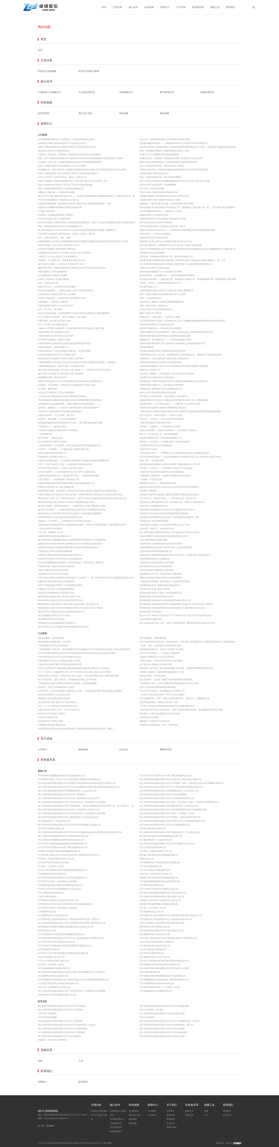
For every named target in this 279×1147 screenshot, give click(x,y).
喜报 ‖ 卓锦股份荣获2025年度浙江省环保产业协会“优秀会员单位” (67, 147)
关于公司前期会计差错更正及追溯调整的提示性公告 (61, 934)
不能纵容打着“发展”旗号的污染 (52, 725)
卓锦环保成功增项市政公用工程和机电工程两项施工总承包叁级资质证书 (172, 343)
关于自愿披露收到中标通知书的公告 (54, 968)
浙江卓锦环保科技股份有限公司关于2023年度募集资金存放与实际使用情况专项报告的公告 (79, 787)
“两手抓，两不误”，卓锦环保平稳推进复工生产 (161, 283)
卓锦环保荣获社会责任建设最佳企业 (54, 536)
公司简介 (42, 750)
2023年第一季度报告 (47, 1013)
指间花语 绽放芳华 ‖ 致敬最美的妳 (53, 151)
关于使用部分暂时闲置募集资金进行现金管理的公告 (163, 976)
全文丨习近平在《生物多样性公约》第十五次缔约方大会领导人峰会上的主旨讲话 (74, 672)
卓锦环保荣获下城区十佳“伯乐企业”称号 (56, 305)
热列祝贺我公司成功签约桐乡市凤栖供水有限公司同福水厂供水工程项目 (70, 608)
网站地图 (107, 1143)
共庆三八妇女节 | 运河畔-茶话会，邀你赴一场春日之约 (62, 177)
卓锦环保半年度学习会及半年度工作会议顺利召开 (60, 559)
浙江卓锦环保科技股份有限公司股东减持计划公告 (162, 896)
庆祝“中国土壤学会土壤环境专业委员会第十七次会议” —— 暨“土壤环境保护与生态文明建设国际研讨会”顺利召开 (89, 577)
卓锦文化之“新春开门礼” (150, 370)
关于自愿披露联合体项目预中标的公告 (157, 983)
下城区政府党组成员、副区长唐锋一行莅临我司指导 (61, 366)
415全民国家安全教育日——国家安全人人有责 (161, 211)
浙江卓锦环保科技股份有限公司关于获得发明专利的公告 (63, 836)
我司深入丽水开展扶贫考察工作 (52, 453)
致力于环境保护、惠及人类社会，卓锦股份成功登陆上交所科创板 (67, 679)
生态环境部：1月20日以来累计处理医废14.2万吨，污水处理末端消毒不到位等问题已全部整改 (80, 691)
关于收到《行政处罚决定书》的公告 (156, 851)
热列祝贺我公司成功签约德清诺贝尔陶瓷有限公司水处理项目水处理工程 (172, 608)
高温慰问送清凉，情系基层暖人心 (53, 347)
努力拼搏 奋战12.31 (149, 287)
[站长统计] (237, 1143)
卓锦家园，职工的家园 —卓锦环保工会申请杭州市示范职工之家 (66, 385)
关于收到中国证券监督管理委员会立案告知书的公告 (163, 893)
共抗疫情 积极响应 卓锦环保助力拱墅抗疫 (57, 249)
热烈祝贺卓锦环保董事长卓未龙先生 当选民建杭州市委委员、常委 (169, 517)
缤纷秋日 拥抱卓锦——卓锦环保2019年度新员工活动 (62, 298)
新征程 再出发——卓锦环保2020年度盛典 (57, 287)
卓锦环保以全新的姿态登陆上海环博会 (157, 562)
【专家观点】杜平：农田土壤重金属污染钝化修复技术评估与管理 (169, 683)
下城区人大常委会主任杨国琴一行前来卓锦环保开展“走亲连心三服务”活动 (71, 328)
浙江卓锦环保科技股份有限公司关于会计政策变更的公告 (165, 825)
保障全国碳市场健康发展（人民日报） (55, 642)
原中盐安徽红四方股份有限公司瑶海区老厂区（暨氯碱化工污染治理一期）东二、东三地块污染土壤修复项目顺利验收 (190, 207)
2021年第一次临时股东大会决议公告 (54, 987)
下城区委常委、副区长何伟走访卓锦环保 (56, 566)
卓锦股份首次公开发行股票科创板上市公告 (57, 995)
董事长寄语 (165, 750)
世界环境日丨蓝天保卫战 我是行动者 (54, 321)
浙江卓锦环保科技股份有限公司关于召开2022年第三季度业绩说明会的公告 (71, 923)
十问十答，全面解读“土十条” (51, 532)
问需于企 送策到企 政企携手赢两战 (53, 279)
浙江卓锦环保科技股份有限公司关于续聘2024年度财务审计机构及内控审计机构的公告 (77, 783)
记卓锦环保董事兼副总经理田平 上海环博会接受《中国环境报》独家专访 (70, 562)
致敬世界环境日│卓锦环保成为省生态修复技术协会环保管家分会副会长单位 (72, 268)
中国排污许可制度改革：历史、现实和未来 (159, 725)
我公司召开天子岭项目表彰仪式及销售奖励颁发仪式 (61, 611)
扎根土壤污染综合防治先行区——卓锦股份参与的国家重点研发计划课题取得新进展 (177, 230)
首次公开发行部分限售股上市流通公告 (157, 942)
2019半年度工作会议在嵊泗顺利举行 (156, 309)
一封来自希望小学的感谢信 (50, 528)
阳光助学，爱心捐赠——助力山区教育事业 (57, 419)
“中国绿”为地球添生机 (48, 717)
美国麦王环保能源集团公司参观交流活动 (56, 593)
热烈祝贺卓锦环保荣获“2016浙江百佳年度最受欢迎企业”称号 (167, 509)
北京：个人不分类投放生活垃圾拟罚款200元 (58, 706)
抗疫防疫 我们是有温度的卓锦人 (154, 237)
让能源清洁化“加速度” (149, 717)
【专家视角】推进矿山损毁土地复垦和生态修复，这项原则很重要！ (68, 683)
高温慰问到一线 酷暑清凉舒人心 (52, 457)
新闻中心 (165, 7)
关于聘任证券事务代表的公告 (51, 828)
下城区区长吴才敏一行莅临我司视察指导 (56, 589)
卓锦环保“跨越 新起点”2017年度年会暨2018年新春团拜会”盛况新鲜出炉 (70, 381)
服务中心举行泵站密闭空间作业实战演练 (158, 392)
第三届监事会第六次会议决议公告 (155, 945)
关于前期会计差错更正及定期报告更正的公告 (58, 900)
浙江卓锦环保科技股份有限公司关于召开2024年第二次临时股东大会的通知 (71, 802)
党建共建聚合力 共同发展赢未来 (52, 271)
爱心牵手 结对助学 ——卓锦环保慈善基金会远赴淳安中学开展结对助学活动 (72, 509)
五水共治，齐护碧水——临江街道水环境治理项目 (162, 419)
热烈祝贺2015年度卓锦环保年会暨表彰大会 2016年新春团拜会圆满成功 (70, 543)
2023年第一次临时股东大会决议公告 (156, 874)
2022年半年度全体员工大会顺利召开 (54, 219)
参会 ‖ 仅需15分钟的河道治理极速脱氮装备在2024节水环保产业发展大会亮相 (175, 181)
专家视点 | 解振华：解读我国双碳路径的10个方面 (162, 672)
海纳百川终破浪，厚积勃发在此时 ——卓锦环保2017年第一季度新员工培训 (72, 506)
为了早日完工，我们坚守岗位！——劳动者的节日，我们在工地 (168, 498)
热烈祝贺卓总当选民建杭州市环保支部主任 (57, 623)
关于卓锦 (181, 7)
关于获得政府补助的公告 (49, 949)
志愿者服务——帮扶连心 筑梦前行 (53, 302)
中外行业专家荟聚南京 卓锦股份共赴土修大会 (58, 200)
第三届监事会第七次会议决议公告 (155, 934)
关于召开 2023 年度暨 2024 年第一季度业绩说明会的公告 (166, 775)
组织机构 (83, 750)
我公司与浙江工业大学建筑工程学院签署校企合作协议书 (63, 627)
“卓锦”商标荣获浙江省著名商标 (153, 540)
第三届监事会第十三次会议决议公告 (54, 821)
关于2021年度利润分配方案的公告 (53, 961)
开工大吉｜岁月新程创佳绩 (152, 188)
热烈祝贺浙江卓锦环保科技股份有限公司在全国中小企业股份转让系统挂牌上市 (175, 555)
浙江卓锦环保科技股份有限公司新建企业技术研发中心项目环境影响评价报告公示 (176, 264)
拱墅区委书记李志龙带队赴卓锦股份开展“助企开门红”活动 (166, 241)
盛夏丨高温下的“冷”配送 (150, 313)
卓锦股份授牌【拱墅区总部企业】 (155, 173)
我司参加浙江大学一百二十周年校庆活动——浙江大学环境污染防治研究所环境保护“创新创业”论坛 (82, 498)
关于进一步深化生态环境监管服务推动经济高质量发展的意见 (167, 706)
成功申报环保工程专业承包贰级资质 (156, 566)
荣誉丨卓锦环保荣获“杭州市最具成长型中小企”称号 (163, 294)
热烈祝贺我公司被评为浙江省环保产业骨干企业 (59, 596)
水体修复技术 (126, 92)
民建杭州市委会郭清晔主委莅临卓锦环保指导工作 (60, 555)
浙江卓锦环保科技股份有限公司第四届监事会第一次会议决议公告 (169, 806)
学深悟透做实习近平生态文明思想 (53, 645)
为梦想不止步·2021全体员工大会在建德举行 (58, 256)
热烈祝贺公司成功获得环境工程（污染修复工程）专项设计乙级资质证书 (172, 502)
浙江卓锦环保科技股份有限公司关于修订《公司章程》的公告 (167, 813)
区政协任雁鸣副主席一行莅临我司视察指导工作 (161, 438)
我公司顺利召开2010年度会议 (51, 619)
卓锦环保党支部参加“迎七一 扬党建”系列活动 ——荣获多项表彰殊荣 (68, 475)
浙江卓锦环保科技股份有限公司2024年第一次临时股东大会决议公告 (68, 809)
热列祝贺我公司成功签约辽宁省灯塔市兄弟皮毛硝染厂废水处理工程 (68, 604)
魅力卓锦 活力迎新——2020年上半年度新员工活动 (61, 264)
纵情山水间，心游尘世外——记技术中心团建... (161, 317)
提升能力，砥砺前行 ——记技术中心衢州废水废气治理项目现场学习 (68, 407)
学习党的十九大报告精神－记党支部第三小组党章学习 (164, 396)
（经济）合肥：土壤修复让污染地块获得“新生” (161, 645)
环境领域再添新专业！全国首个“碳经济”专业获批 (162, 649)
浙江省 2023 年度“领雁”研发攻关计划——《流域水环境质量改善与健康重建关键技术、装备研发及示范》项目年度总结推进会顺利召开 (89, 196)
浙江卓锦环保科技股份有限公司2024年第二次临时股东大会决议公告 (68, 798)
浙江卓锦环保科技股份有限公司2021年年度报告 (59, 1036)
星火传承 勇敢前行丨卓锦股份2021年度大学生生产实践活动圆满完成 (171, 245)
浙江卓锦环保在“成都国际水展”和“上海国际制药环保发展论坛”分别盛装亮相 (72, 540)
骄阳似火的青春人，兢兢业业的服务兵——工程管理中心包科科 (168, 430)
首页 (104, 7)
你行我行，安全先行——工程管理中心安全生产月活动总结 (166, 468)
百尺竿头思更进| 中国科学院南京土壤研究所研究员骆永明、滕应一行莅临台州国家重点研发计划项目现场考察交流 (89, 222)
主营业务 (117, 7)
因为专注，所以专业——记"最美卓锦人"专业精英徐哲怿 (165, 441)
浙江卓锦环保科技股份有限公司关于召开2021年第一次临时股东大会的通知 (71, 991)
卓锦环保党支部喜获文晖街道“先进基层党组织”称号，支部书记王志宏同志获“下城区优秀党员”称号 (82, 525)
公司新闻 (42, 135)
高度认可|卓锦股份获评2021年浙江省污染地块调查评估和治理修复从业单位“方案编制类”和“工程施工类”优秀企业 (190, 249)
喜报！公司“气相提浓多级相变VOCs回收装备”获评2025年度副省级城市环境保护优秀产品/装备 (80, 158)
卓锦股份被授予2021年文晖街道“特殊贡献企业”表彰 (163, 219)
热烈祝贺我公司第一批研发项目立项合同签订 (160, 585)
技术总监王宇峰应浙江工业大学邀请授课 (56, 392)
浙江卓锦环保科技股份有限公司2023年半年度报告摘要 (164, 1006)
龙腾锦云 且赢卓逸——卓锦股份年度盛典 (56, 192)
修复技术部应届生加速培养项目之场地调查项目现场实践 (165, 336)
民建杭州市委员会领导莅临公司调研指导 (56, 581)
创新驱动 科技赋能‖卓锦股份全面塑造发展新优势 (60, 207)
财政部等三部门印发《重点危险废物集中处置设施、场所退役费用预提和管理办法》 (177, 668)
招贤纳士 (42, 1082)
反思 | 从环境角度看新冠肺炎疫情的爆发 (158, 687)
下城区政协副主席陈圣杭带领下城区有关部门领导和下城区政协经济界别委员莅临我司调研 (180, 411)
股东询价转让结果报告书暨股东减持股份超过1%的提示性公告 (66, 927)
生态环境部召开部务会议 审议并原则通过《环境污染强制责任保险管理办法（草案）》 (77, 728)
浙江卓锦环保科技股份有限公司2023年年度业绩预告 (163, 794)
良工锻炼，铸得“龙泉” (48, 389)
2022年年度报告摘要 (47, 1017)
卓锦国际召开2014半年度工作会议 (53, 574)
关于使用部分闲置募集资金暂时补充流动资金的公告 (61, 775)
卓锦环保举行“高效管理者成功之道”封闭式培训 (161, 543)
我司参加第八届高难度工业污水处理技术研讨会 (161, 389)
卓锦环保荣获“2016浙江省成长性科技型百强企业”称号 (164, 536)
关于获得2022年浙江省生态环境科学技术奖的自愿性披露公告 (65, 904)
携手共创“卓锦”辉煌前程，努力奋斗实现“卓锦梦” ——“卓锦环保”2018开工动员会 (74, 370)
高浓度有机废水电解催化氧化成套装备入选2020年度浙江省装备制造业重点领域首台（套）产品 (183, 260)
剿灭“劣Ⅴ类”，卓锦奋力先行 (50, 438)
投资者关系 (198, 7)
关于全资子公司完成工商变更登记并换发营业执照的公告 (63, 953)
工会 (80, 1061)
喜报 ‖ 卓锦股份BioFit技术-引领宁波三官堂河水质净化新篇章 (65, 185)
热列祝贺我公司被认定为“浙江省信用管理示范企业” (61, 600)
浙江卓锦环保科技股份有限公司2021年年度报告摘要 (163, 1032)
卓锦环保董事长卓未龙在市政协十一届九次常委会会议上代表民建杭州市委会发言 (176, 332)
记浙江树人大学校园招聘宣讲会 (154, 506)
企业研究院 (43, 113)
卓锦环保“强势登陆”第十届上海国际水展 (56, 487)
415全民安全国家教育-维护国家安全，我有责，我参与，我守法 (66, 234)
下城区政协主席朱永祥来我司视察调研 (55, 551)
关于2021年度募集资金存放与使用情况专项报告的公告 (164, 961)
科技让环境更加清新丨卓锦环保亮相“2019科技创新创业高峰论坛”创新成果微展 (73, 313)
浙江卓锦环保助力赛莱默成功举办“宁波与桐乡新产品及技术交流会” (170, 532)
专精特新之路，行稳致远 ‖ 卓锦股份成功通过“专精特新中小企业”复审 (171, 158)
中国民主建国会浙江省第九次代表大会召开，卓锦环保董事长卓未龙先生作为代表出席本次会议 (80, 494)
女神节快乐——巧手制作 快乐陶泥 (155, 234)
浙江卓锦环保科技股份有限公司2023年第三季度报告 (61, 1006)
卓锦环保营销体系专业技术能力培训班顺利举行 (161, 362)
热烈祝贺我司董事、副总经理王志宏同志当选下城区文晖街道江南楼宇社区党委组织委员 (77, 491)
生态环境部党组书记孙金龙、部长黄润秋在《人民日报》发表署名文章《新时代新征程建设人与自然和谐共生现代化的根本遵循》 (190, 642)
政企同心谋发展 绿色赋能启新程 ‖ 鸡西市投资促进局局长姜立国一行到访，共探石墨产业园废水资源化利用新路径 (190, 147)
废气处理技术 (167, 92)
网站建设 (220, 1143)
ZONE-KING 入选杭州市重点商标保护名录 (159, 192)
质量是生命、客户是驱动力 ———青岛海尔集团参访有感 (165, 339)
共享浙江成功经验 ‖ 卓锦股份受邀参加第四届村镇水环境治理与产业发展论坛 (174, 169)
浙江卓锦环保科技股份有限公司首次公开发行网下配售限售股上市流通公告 (71, 972)
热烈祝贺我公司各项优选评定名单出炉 (157, 596)
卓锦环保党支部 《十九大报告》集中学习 (56, 415)
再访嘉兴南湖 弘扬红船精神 (152, 253)
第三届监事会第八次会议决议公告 (53, 915)
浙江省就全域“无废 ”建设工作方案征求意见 (57, 702)
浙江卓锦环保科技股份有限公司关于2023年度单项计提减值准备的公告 (171, 787)
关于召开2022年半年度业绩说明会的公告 (56, 942)
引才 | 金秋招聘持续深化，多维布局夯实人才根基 (162, 166)
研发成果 (164, 113)
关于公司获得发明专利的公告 (153, 847)
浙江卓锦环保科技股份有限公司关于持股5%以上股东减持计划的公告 (170, 779)
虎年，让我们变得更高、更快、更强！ (55, 237)
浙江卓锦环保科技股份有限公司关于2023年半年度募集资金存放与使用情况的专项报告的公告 (80, 832)
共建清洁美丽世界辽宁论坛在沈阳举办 (157, 657)
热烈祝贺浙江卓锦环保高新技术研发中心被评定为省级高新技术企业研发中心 (174, 381)
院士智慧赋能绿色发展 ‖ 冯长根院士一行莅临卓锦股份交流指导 (66, 139)
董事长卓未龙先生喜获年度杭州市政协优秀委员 (161, 577)
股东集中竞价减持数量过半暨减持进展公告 (159, 904)
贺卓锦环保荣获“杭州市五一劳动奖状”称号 (57, 355)
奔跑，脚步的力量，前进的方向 (154, 305)
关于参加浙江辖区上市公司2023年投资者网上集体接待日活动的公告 (68, 855)
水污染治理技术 (86, 92)
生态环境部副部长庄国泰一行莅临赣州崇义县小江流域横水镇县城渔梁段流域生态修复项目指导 (182, 321)
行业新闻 (42, 633)
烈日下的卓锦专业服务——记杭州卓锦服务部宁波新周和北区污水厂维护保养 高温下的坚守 (180, 457)
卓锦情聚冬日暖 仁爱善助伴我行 (52, 377)
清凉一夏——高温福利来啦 (152, 460)
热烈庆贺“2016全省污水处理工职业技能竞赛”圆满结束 (164, 513)
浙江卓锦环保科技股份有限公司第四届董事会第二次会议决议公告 (169, 791)
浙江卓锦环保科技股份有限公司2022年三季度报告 (60, 1021)
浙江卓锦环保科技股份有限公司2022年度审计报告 (162, 1013)
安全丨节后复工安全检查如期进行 (53, 324)
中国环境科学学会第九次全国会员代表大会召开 (59, 660)
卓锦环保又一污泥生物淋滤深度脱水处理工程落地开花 (164, 358)
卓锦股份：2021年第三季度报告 (52, 1040)
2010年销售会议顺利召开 (151, 619)
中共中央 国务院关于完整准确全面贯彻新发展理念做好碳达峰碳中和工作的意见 (74, 668)
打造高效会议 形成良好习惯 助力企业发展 (57, 294)
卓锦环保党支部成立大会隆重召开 (155, 559)
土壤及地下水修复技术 (49, 92)
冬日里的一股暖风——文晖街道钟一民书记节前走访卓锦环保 (167, 373)
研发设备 (123, 113)
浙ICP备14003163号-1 (92, 1143)
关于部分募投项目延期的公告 (153, 828)
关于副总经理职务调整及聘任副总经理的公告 (160, 881)
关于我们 (172, 1104)
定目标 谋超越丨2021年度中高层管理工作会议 (59, 245)
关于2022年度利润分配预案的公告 (155, 870)
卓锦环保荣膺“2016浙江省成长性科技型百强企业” (60, 517)
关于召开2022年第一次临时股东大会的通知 (57, 908)
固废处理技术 (207, 92)
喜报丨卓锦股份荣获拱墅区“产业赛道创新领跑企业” (61, 188)
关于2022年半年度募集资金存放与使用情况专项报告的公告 (64, 945)
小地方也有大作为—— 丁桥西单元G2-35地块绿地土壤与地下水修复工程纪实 (174, 453)
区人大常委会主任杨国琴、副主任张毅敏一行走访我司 (62, 317)
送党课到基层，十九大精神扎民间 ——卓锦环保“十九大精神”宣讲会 (170, 404)
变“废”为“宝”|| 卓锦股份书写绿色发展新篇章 (159, 154)
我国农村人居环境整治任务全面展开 (54, 698)
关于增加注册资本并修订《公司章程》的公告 (160, 987)
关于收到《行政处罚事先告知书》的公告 (56, 859)
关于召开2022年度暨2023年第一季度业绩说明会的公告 (63, 847)
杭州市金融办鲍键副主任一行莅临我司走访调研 (161, 271)
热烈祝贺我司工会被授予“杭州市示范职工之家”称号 (61, 358)
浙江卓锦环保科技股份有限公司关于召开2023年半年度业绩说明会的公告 (172, 821)
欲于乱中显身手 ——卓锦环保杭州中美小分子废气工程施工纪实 (66, 472)
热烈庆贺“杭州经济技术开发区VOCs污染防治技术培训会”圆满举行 (169, 487)
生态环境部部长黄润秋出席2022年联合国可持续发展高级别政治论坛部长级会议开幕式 (77, 653)
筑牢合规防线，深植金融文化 (51, 638)
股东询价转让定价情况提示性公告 (155, 927)
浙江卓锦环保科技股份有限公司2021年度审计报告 (162, 1036)
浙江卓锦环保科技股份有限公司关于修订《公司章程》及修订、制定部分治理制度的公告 (179, 802)
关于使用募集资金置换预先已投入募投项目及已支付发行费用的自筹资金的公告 (73, 979)
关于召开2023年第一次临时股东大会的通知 (57, 881)
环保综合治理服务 (47, 71)
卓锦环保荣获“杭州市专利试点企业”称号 (56, 336)
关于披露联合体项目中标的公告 (52, 874)
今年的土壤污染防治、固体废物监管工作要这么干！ (163, 691)
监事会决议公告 (147, 859)
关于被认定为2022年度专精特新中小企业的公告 (59, 889)
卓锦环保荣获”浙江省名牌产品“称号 (54, 332)
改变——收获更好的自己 (151, 298)
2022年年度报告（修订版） (152, 1010)
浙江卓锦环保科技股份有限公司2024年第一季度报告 (61, 794)
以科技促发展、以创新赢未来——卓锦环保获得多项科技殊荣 (167, 275)
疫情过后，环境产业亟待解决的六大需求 (56, 687)
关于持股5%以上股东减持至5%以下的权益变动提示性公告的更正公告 (171, 915)
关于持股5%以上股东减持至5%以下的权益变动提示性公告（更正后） (69, 919)
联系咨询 (227, 1115)
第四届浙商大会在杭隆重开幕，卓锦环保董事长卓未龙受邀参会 (66, 404)
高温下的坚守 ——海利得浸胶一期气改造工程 (58, 479)
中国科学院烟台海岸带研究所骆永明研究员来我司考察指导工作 (66, 483)
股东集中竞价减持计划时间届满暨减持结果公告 (161, 836)
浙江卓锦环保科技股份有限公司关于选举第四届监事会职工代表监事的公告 (173, 809)
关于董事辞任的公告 (47, 911)
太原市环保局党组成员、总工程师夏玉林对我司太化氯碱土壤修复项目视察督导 (73, 460)
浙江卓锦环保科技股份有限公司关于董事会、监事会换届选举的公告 (170, 817)
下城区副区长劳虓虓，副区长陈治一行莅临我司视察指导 (165, 581)
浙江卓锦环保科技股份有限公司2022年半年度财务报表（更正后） (67, 1025)
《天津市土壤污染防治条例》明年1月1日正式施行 (162, 694)
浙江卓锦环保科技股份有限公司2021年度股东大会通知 (164, 968)
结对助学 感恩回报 (148, 491)
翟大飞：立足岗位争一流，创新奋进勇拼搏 (159, 434)
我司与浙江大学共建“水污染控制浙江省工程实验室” (61, 373)
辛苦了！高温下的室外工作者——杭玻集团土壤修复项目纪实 (65, 464)
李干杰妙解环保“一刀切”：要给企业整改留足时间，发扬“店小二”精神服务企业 (175, 698)
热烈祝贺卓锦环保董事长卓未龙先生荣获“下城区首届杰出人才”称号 (170, 464)
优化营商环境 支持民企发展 (50, 721)
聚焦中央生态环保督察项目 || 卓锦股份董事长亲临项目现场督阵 (168, 162)
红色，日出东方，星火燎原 (50, 309)
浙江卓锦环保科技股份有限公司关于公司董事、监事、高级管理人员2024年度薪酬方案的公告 (181, 783)
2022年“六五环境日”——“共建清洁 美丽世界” (160, 653)
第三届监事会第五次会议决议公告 (155, 957)
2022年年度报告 (147, 1017)
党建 (40, 1061)
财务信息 (42, 1001)
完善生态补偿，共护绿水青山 (153, 676)
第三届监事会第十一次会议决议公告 (156, 840)
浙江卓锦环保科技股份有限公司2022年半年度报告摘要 (62, 1028)
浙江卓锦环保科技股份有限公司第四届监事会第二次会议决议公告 (67, 791)
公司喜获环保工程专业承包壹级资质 (156, 445)
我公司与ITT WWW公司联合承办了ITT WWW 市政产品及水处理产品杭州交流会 (176, 615)
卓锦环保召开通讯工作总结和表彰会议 (157, 324)
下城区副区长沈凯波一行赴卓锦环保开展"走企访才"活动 (165, 525)
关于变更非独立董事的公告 (152, 885)
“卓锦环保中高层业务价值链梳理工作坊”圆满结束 (162, 472)
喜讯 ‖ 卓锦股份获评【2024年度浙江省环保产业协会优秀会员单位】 (68, 173)
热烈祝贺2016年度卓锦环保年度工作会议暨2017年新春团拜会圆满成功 (70, 513)
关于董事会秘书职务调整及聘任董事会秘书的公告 (60, 885)
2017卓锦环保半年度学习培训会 (52, 441)
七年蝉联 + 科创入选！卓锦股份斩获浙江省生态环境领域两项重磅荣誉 (69, 162)
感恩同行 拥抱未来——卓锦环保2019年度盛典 (160, 328)
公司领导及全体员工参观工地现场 (155, 589)
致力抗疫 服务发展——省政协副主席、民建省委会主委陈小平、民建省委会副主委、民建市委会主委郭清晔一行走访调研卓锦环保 (190, 279)
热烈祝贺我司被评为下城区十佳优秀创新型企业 (161, 593)
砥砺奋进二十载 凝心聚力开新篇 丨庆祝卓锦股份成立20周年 (167, 203)
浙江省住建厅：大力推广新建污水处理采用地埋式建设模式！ (167, 679)
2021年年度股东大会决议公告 (51, 957)
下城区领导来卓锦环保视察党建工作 (156, 551)
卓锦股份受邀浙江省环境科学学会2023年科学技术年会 (164, 196)
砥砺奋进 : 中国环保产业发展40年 (155, 721)
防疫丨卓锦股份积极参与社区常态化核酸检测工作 (60, 226)
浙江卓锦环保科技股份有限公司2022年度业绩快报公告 (62, 877)
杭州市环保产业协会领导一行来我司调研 (158, 185)
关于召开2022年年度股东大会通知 (53, 862)
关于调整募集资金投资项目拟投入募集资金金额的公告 (164, 979)
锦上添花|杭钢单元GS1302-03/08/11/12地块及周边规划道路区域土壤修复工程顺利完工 (77, 230)
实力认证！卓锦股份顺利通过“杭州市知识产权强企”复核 (165, 139)
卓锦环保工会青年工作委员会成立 (155, 268)
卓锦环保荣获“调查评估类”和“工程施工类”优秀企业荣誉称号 (166, 290)
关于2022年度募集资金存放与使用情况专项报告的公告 (62, 870)
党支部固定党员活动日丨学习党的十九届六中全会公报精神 (64, 253)
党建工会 (215, 7)
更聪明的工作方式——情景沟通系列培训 (158, 483)
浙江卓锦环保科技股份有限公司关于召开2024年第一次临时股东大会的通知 (71, 813)
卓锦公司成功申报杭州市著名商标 (53, 570)
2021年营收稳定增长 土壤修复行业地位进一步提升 (162, 226)
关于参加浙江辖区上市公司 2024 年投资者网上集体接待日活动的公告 (69, 779)
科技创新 (149, 7)
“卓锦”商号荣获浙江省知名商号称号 (155, 423)
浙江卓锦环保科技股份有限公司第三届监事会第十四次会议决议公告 (68, 817)
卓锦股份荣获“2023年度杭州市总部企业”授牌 (160, 200)
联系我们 (230, 7)
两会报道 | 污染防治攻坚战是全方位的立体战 (160, 713)
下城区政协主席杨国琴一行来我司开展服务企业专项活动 (165, 475)
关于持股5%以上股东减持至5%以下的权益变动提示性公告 (166, 919)
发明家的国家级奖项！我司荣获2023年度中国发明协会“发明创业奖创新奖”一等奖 (74, 203)
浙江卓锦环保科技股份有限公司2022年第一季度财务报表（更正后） (170, 1021)
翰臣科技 (230, 1143)
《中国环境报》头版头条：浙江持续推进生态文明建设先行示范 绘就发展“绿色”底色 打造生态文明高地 (84, 649)
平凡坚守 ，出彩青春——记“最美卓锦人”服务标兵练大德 (63, 449)
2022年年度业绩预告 (47, 896)
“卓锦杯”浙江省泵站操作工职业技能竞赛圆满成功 (60, 411)
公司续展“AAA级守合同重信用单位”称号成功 (58, 430)
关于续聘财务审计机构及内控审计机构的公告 (160, 862)
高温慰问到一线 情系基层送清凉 (154, 521)
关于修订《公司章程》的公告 (51, 866)
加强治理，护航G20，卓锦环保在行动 (157, 528)
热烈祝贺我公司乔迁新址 (151, 611)
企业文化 (123, 750)
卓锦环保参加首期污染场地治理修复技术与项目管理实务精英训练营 (68, 547)
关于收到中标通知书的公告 (152, 953)
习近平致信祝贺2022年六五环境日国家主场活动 (59, 657)
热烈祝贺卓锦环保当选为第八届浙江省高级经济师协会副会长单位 (169, 494)
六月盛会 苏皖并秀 (46, 211)
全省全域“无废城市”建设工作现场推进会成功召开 (60, 664)
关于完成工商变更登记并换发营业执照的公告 (58, 983)
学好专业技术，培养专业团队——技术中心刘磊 (161, 415)
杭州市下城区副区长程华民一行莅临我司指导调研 (60, 585)
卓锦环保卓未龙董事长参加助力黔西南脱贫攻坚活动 (163, 407)
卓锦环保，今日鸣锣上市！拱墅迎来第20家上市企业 (61, 260)
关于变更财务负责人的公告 (152, 911)
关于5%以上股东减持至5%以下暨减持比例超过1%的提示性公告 (168, 938)
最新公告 (42, 771)
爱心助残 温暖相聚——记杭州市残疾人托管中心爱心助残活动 (65, 290)
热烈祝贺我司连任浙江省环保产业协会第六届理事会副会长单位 (66, 502)
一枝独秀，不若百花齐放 (151, 479)
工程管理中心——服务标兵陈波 (52, 426)
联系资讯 (83, 1082)
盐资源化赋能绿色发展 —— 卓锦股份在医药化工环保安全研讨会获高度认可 (174, 143)
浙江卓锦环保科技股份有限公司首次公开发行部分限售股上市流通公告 (69, 825)
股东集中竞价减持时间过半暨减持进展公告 (159, 855)
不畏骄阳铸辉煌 (147, 347)
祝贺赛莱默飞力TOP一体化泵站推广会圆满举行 (161, 574)
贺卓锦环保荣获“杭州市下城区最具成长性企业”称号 (163, 351)
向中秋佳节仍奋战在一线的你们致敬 (54, 339)
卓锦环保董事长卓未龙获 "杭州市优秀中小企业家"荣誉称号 (166, 547)
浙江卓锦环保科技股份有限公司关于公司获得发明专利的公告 (167, 798)
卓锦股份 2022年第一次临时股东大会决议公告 (160, 900)
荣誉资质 (171, 1119)
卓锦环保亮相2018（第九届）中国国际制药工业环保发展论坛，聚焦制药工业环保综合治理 (180, 355)
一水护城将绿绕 (45, 434)
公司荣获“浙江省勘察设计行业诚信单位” (158, 377)
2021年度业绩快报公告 (150, 972)
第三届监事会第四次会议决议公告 (53, 976)
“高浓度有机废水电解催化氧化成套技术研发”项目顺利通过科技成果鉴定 (70, 400)
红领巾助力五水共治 (149, 449)
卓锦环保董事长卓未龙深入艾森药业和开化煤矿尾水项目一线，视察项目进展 (174, 400)
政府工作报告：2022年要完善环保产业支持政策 (161, 660)
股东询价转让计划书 (47, 930)
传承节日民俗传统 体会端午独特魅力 (156, 222)
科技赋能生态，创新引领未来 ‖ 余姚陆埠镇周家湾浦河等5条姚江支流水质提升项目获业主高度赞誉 (82, 169)
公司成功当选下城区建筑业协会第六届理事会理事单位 (62, 396)
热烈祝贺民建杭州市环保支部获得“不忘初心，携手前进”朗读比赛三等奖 (70, 423)
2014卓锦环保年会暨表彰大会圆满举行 (157, 570)
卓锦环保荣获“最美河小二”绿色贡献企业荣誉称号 (162, 385)
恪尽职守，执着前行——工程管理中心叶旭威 (160, 426)
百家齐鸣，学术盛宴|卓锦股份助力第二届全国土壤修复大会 (166, 256)
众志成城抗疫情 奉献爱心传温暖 (52, 275)
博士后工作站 (85, 113)
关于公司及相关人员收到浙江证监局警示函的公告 (162, 923)
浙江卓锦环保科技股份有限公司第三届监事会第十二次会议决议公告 (170, 832)
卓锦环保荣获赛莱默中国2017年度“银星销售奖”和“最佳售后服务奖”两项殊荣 (174, 366)
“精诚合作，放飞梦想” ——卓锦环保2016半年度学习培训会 (64, 521)
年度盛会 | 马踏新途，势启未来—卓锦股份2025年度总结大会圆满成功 (69, 154)
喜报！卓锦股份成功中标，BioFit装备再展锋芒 (160, 177)
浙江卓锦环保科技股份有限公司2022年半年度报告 (162, 1028)
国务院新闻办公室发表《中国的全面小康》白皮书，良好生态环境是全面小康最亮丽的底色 (78, 676)
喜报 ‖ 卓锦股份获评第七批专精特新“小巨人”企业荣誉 (62, 166)
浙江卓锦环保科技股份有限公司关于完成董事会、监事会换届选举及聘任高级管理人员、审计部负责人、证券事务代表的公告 (89, 806)
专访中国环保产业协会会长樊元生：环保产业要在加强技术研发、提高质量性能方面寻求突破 (181, 710)
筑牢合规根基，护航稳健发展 (153, 638)
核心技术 (133, 7)
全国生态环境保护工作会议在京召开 (54, 694)
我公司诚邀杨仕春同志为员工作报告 (54, 615)
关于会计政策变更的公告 (151, 866)
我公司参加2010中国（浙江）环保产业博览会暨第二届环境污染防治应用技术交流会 (177, 623)
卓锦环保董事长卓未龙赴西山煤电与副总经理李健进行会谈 (64, 343)
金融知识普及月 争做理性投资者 (154, 215)
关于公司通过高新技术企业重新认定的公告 (159, 889)
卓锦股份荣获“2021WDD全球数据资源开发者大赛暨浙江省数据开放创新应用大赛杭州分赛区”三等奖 (83, 241)
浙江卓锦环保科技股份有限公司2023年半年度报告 (60, 1010)
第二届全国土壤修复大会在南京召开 (156, 664)
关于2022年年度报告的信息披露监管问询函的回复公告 (62, 843)
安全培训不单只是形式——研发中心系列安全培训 (60, 468)
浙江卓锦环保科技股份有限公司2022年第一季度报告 (61, 1032)
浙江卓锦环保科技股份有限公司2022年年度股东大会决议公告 (167, 843)
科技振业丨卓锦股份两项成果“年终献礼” (56, 215)
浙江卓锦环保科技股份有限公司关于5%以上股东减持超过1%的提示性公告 (71, 938)
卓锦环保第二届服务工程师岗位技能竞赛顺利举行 (162, 302)
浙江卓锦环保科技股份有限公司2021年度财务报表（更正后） (167, 1025)
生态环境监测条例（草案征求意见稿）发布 (159, 702)
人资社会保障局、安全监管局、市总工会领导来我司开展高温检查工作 (69, 445)
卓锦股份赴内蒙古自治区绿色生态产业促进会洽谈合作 (62, 143)
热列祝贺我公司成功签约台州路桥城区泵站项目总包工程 (165, 600)
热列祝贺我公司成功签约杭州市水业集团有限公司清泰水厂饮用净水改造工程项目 (176, 604)
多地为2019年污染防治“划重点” (52, 713)
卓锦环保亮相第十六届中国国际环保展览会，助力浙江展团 (64, 351)
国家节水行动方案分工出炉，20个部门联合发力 (59, 710)
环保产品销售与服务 (88, 71)
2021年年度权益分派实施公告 (153, 949)
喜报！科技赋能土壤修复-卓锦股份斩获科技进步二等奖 (164, 151)
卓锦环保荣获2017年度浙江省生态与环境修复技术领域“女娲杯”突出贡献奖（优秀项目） (77, 362)
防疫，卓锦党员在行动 (48, 283)
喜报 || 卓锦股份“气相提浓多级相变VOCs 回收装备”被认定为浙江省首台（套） (73, 181)
